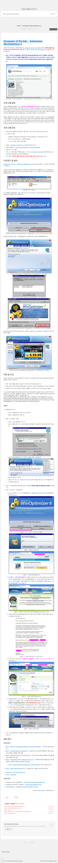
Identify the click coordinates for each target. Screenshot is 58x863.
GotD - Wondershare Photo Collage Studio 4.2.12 (20, 759)
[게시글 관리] (11, 797)
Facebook (12, 861)
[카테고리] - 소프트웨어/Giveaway (15, 772)
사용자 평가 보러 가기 (41, 131)
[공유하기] (9, 797)
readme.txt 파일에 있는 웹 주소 (40, 493)
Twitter (8, 861)
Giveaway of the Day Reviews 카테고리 (27, 786)
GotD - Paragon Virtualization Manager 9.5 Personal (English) (23, 746)
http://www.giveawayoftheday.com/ (34, 782)
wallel (55, 861)
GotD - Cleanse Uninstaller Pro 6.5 (12, 808)
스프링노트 (40, 790)
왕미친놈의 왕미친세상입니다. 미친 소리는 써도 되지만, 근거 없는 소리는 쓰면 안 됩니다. (25, 826)
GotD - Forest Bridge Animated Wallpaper (14, 806)
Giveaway (12, 803)
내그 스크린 (11, 493)
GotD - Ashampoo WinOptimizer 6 (11, 14)
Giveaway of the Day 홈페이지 (33, 48)
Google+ (21, 861)
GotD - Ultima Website (9, 813)
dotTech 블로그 (10, 786)
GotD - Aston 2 (7, 809)
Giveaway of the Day (37, 152)
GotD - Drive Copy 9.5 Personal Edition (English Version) (17, 811)
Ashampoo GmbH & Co (17, 145)
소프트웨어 (6, 803)
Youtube (17, 861)
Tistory (46, 861)
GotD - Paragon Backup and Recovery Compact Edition (24, 764)
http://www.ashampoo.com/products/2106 (28, 147)
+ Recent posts (5, 852)
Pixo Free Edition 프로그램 (42, 49)
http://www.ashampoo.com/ (34, 784)
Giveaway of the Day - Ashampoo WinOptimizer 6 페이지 (19, 164)
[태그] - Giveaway (11, 774)
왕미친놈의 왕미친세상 (12, 824)
